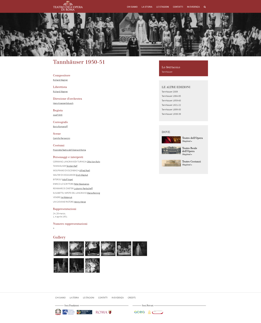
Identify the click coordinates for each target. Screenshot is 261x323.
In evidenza (193, 7)
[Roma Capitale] (107, 311)
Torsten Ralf (71, 166)
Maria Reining (93, 193)
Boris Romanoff (60, 126)
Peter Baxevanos (81, 184)
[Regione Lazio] (85, 311)
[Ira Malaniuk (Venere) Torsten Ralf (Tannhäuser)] (92, 265)
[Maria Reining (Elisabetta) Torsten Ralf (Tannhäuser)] (76, 265)
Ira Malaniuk (66, 197)
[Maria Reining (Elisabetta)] (140, 248)
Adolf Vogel (67, 179)
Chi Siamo (132, 7)
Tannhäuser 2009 (170, 91)
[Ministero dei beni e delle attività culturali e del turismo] (69, 311)
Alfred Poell (84, 170)
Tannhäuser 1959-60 (171, 100)
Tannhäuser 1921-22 (171, 105)
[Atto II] (124, 248)
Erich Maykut (82, 175)
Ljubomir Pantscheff (83, 188)
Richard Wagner (60, 80)
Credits (132, 297)
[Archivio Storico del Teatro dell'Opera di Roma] (68, 6)
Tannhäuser (167, 71)
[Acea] (140, 311)
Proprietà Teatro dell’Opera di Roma (69, 150)
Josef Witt (57, 115)
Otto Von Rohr (93, 161)
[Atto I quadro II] (92, 248)
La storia (147, 7)
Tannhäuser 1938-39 (171, 114)
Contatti (178, 7)
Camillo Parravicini (61, 138)
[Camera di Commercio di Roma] (155, 311)
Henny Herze (80, 201)
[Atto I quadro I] (61, 248)
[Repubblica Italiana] (58, 311)
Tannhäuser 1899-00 (171, 109)
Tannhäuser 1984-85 (171, 96)
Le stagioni (162, 7)
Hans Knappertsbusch (63, 103)
